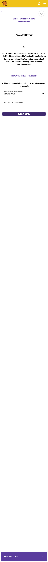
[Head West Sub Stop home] (12, 3)
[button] (3, 11)
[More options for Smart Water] (41, 13)
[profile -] (39, 3)
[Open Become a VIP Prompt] (42, 556)
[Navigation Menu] (44, 3)
